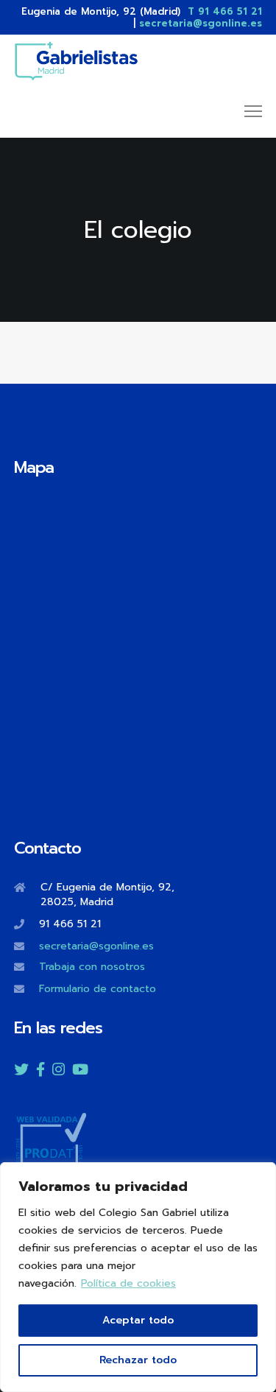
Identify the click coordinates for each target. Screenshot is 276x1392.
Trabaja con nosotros (92, 966)
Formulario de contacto (97, 988)
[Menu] (246, 112)
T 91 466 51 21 (225, 11)
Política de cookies (128, 1283)
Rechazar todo (138, 1360)
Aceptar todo (138, 1320)
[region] (138, 1277)
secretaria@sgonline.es (200, 23)
